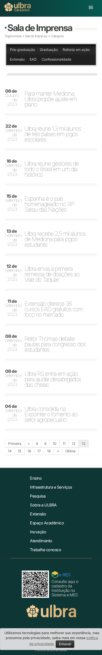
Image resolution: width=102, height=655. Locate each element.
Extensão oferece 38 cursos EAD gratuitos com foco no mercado (54, 309)
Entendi (65, 644)
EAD (33, 59)
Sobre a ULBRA (43, 504)
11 (64, 443)
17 (39, 451)
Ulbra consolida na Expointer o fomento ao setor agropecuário (51, 414)
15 (19, 451)
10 (54, 443)
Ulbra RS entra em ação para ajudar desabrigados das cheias (53, 379)
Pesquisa (38, 496)
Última (70, 451)
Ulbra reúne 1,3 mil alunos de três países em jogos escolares (53, 134)
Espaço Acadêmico (47, 522)
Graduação (49, 49)
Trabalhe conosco (45, 549)
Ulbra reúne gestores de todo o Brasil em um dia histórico (52, 169)
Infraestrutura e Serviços (51, 487)
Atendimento (41, 540)
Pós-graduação (22, 49)
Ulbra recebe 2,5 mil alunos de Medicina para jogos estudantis (55, 239)
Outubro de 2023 (12, 98)
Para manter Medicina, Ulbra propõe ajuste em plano (51, 99)
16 (29, 451)
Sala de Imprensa (39, 27)
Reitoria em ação (76, 49)
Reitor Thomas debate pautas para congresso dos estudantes (55, 344)
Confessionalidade (56, 59)
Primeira (14, 443)
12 (74, 443)
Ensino (36, 478)
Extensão (17, 59)
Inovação (38, 531)
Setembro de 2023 (12, 133)
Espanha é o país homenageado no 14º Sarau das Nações (49, 204)
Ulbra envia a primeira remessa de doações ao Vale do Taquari (52, 274)
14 (10, 451)
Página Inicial (13, 36)
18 (49, 451)
